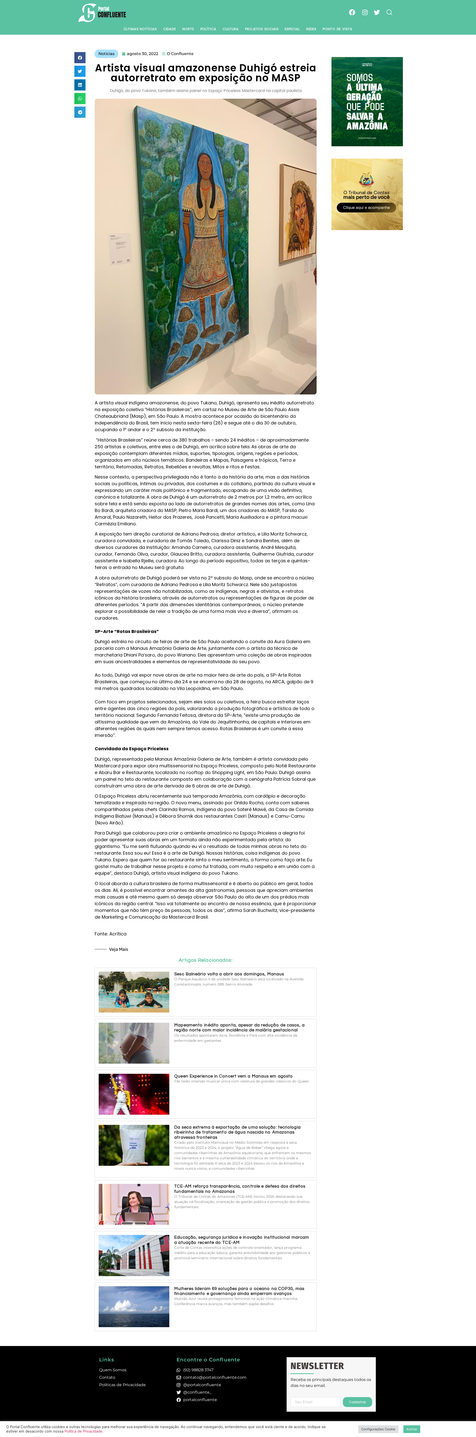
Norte (188, 29)
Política (208, 29)
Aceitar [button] (411, 1429)
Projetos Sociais (261, 29)
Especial (292, 29)
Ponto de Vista (337, 29)
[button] (80, 57)
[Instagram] (365, 12)
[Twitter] (377, 12)
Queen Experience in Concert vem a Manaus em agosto (233, 1076)
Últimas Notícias (140, 29)
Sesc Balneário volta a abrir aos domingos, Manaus (229, 974)
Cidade (169, 29)
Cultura (230, 29)
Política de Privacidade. (83, 1431)
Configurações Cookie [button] (378, 1429)
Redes (311, 29)
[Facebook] (352, 12)
